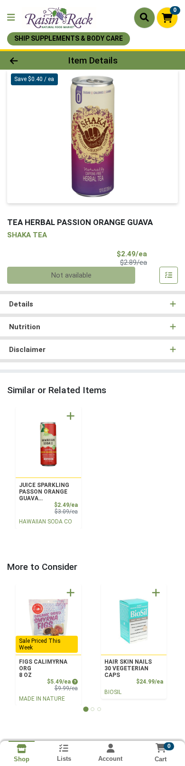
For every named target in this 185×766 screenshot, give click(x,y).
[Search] (144, 17)
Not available (71, 275)
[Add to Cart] (71, 416)
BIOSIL (112, 692)
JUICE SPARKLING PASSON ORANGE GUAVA (44, 492)
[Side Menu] (11, 17)
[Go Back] (28, 60)
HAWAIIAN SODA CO (45, 521)
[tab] (85, 709)
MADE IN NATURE (42, 698)
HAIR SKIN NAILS (128, 668)
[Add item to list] (168, 275)
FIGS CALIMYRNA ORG (43, 668)
